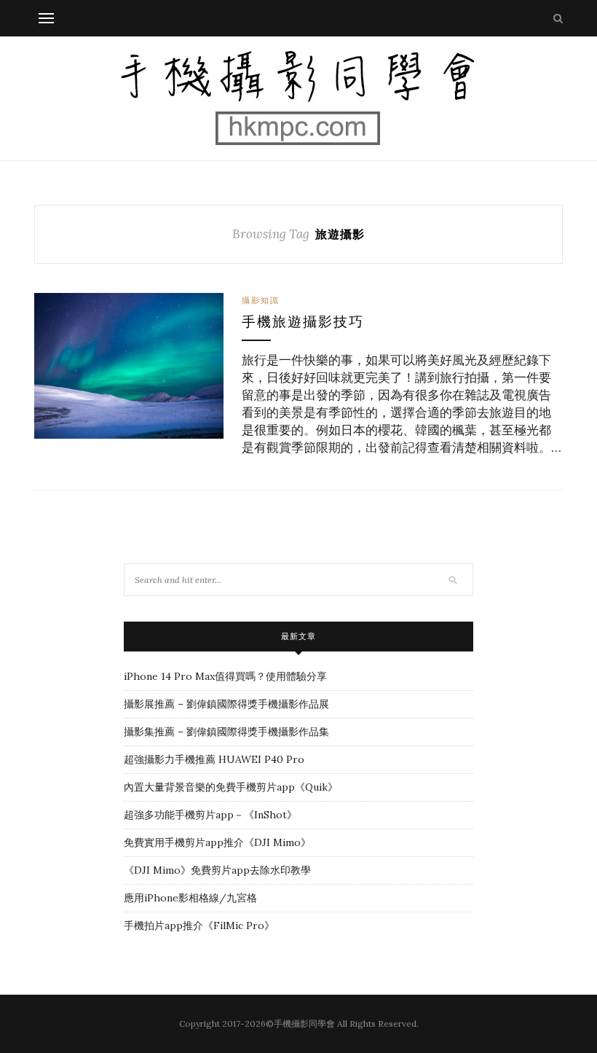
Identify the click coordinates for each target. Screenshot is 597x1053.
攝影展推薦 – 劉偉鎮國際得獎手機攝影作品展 (226, 704)
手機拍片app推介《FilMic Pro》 (199, 925)
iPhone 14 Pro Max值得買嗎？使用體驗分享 (225, 676)
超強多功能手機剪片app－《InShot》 (210, 814)
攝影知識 (261, 300)
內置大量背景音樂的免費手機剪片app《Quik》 (231, 787)
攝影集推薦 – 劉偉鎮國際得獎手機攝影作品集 (226, 731)
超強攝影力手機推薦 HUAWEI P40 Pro (214, 759)
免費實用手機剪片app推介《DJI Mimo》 (217, 842)
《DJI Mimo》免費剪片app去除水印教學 (217, 870)
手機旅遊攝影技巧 (303, 321)
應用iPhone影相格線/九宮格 (190, 897)
